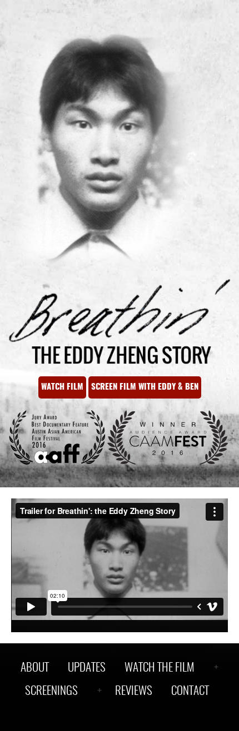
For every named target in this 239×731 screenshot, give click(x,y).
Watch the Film (160, 668)
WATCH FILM (62, 387)
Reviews (133, 691)
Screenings (51, 691)
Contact (190, 691)
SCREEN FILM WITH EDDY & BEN (144, 387)
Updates (87, 668)
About (35, 668)
